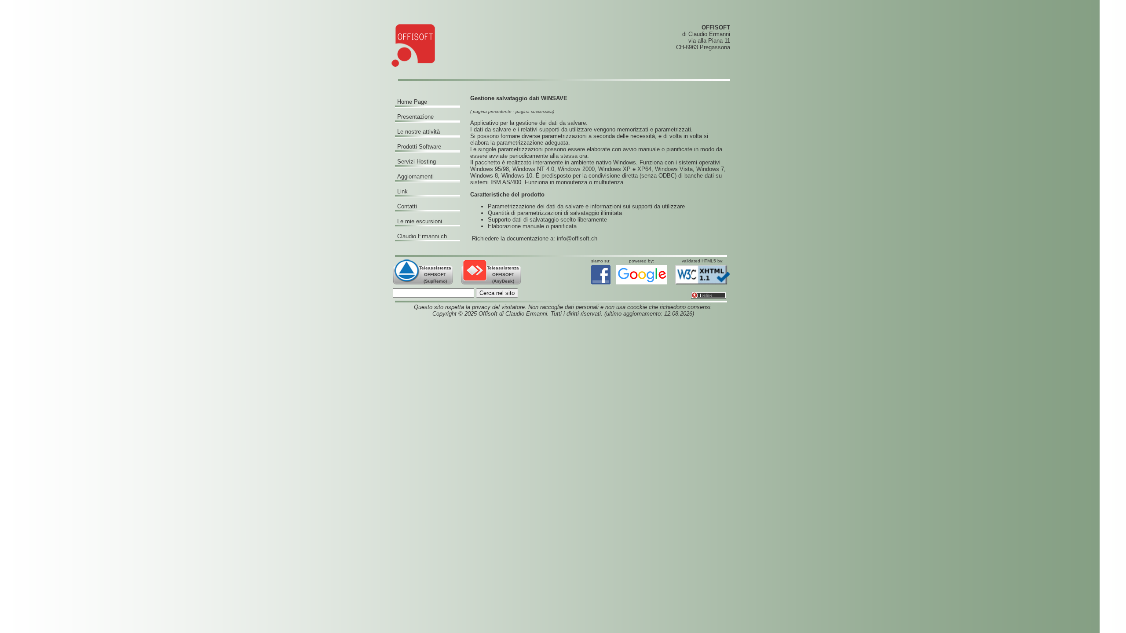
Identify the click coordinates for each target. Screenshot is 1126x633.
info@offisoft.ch (577, 238)
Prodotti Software (419, 146)
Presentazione (415, 116)
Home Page (412, 101)
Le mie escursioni (419, 221)
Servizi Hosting (416, 161)
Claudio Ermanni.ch (422, 236)
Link (402, 191)
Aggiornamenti (415, 176)
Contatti (407, 206)
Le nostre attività (418, 131)
